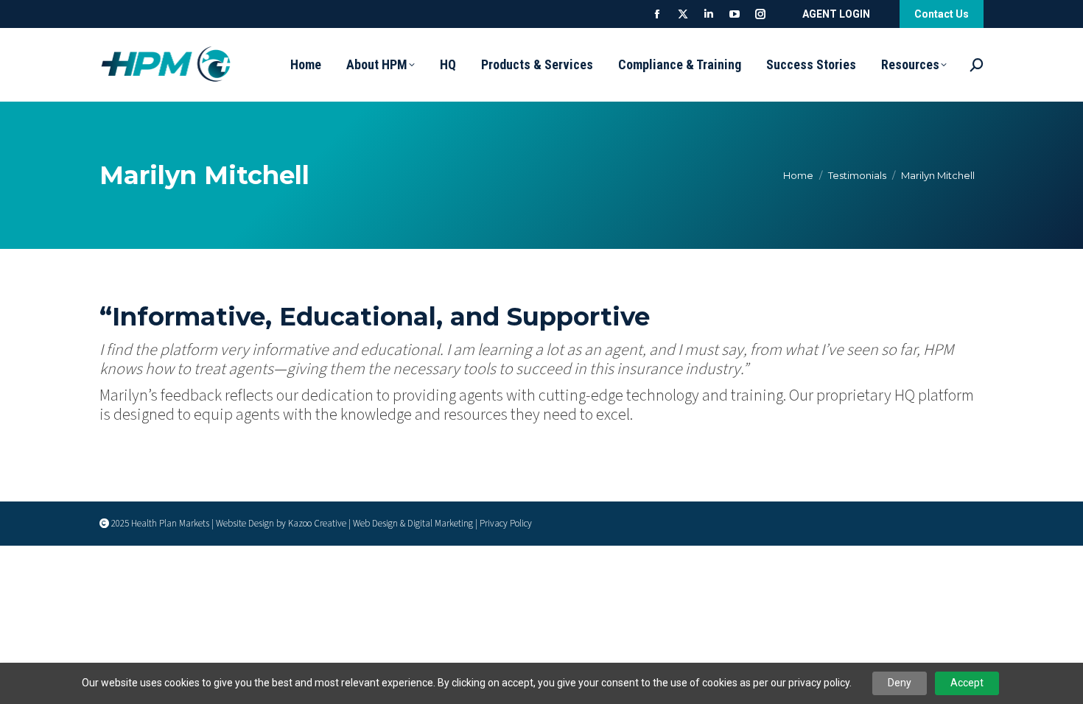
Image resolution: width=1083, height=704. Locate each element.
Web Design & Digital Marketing (413, 523)
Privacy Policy (506, 523)
